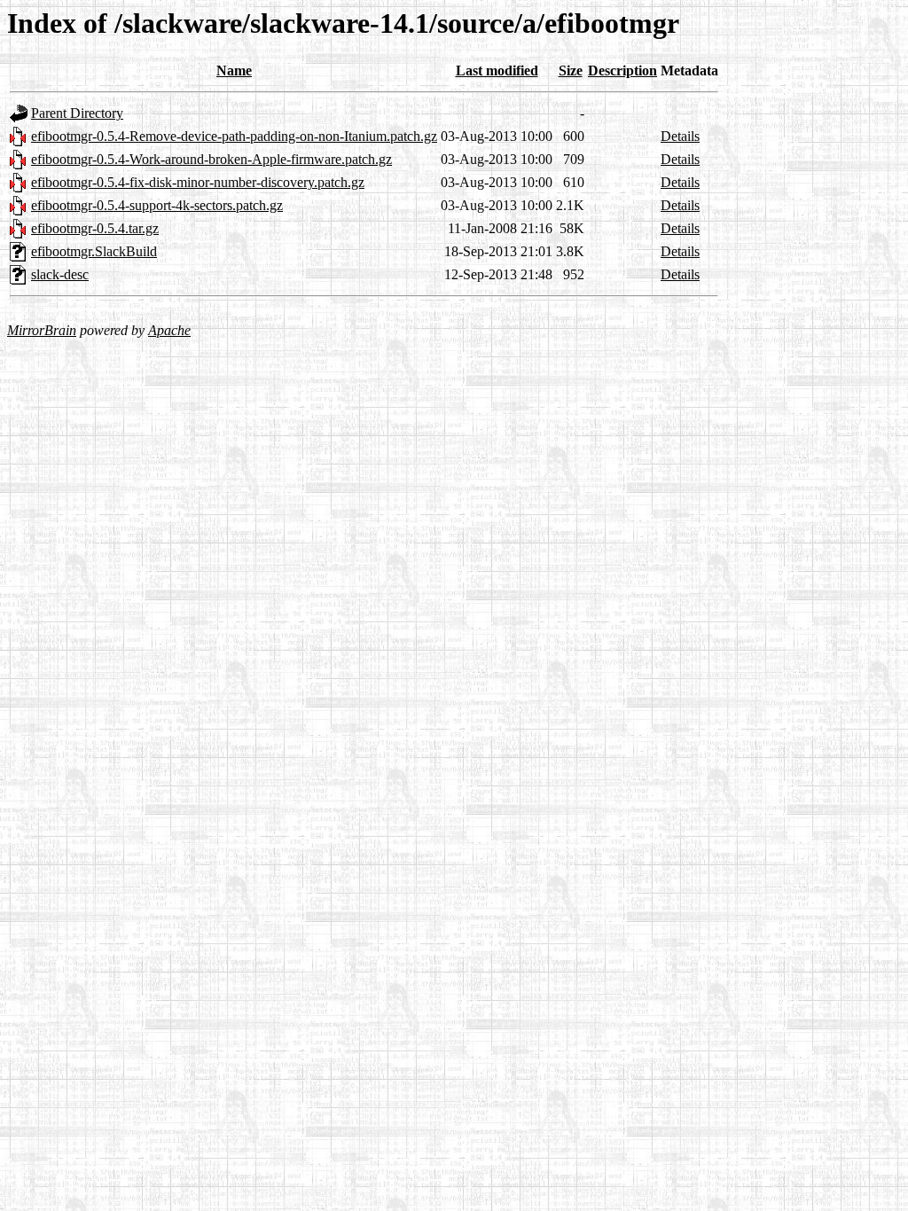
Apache (169, 330)
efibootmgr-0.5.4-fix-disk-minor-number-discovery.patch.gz (197, 182)
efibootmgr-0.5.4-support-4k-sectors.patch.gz (157, 205)
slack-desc (60, 274)
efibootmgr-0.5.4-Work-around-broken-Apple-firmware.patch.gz (211, 159)
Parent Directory (77, 113)
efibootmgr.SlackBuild (94, 251)
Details (680, 136)
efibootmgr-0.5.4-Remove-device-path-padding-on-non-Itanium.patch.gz (234, 136)
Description (622, 70)
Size (571, 70)
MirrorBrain (41, 330)
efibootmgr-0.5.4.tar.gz (95, 228)
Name (234, 70)
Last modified (497, 70)
